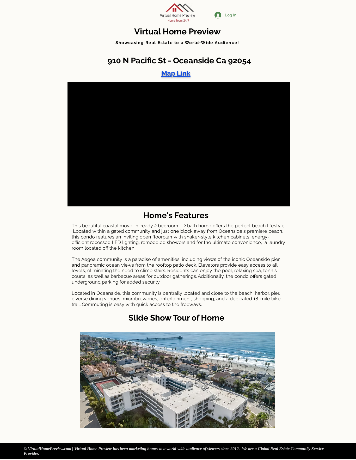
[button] (177, 380)
